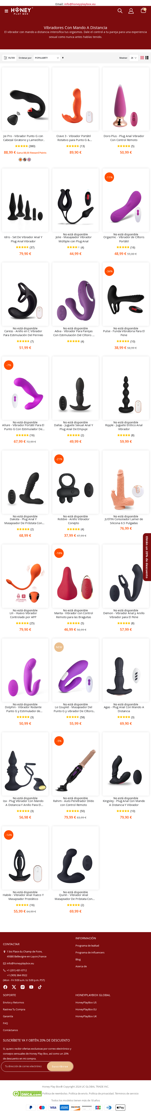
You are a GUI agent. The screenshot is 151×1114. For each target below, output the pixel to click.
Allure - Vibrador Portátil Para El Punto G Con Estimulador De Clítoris (23, 427)
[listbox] (25, 159)
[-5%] (75, 770)
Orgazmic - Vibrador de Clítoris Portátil (123, 239)
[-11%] (126, 206)
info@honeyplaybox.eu (80, 3)
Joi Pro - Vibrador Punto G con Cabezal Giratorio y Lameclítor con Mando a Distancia (23, 138)
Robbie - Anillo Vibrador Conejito (73, 521)
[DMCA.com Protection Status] (27, 1093)
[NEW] (75, 676)
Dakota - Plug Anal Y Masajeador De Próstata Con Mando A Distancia (23, 521)
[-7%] (25, 394)
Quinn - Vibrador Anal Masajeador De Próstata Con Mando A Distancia (73, 897)
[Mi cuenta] (130, 11)
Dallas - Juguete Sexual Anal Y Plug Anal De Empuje (73, 427)
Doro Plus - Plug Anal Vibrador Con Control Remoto (124, 138)
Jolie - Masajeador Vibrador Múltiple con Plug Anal (74, 239)
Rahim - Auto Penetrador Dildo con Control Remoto (73, 803)
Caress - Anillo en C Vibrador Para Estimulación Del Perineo (23, 333)
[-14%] (25, 864)
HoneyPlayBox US (86, 1002)
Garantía (8, 1016)
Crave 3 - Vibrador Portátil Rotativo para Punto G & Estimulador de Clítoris (73, 138)
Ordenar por (25, 57)
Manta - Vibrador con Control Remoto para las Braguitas (73, 615)
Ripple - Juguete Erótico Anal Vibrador (124, 427)
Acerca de (81, 966)
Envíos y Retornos (13, 1002)
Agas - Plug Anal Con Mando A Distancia (124, 709)
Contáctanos (10, 1030)
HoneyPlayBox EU (86, 1009)
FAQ (5, 1023)
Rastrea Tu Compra (14, 1009)
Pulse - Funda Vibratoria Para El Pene (124, 333)
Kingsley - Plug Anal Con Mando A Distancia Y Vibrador (124, 803)
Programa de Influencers (90, 952)
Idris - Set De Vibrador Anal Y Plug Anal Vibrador (23, 239)
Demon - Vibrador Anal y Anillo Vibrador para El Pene (124, 615)
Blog (78, 959)
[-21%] (75, 488)
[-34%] (126, 300)
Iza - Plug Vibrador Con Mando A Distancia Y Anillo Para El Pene (23, 803)
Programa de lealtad (87, 945)
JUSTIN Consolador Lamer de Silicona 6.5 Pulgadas (124, 521)
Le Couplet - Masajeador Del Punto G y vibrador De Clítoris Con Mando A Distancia (73, 709)
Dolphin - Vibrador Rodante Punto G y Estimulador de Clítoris (23, 709)
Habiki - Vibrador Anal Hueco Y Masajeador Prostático (23, 897)
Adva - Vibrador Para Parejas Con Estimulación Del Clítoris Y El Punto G (73, 333)
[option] (20, 159)
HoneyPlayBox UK (86, 1016)
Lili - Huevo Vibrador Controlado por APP (23, 615)
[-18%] (75, 582)
